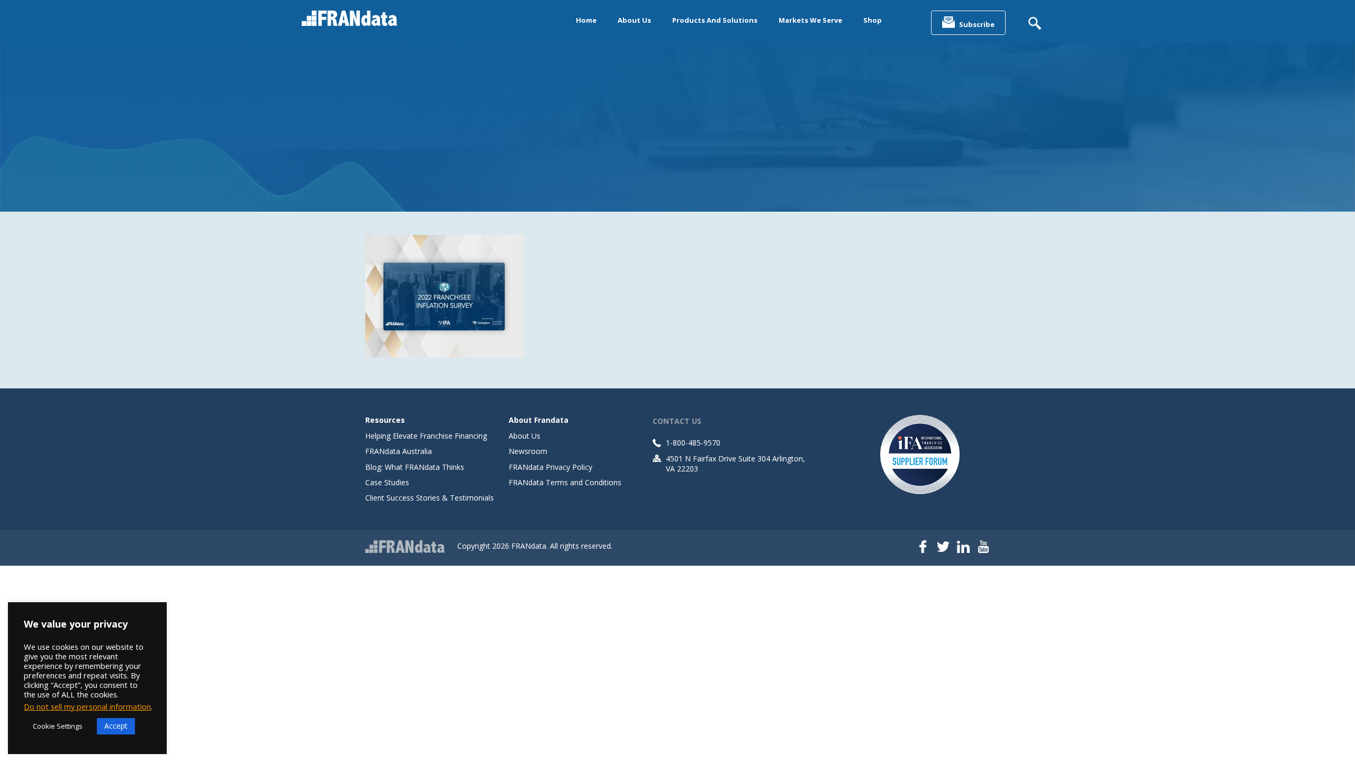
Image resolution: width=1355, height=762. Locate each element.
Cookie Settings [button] (58, 726)
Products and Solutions (714, 20)
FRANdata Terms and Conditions (565, 482)
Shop (872, 20)
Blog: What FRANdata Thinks (414, 467)
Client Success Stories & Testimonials (429, 498)
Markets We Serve (810, 20)
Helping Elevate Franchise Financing (426, 436)
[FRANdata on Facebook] (923, 547)
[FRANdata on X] (943, 547)
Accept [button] (116, 726)
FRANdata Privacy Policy (550, 467)
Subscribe (977, 24)
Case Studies (387, 482)
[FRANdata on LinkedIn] (963, 547)
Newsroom (528, 451)
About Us (634, 20)
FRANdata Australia (398, 451)
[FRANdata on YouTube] (983, 547)
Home (586, 20)
